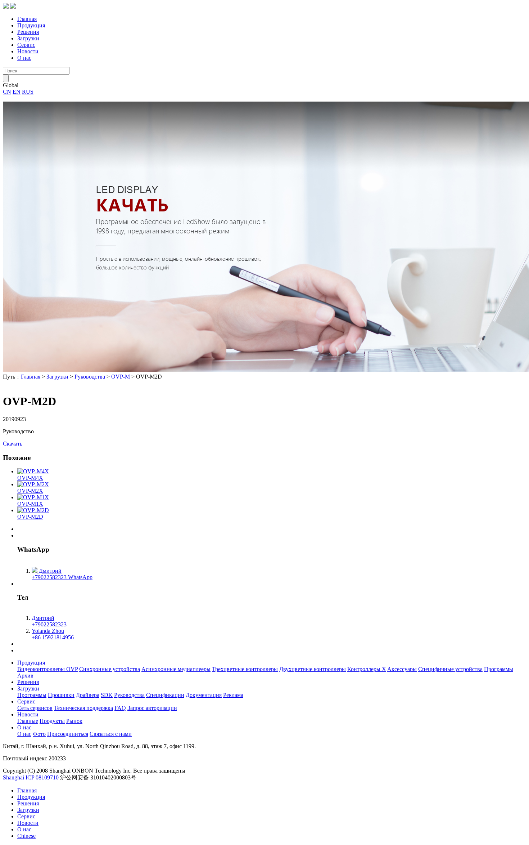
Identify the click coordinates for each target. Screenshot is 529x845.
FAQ (120, 708)
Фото (39, 734)
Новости (28, 51)
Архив (25, 675)
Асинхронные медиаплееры (176, 669)
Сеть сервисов (35, 708)
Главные (27, 721)
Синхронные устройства (109, 669)
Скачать (12, 444)
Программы (498, 669)
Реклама (233, 695)
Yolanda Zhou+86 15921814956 (53, 634)
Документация (204, 695)
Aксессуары (402, 669)
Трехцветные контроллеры (245, 669)
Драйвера (87, 695)
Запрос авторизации (152, 708)
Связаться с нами (111, 734)
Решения (28, 32)
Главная (27, 19)
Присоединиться (67, 734)
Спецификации (165, 695)
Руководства (89, 377)
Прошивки (61, 695)
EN (17, 92)
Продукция (31, 25)
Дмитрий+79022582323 (49, 621)
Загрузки (28, 38)
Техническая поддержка (83, 708)
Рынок (74, 721)
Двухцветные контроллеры (312, 669)
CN (7, 92)
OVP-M (120, 377)
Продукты (52, 721)
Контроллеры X (366, 669)
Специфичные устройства (450, 669)
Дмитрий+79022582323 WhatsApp (62, 574)
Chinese (26, 836)
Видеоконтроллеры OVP (47, 669)
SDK (107, 695)
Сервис (26, 45)
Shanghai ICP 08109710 (31, 777)
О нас (24, 58)
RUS (27, 92)
